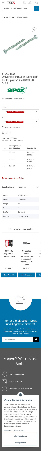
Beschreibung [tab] (8, 187)
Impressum (8, 430)
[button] (24, 2)
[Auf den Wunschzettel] (34, 29)
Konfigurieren (20, 443)
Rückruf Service (15, 381)
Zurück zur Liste (8, 17)
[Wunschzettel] (30, 2)
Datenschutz (19, 430)
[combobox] (20, 111)
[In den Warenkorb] (3, 24)
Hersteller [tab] (22, 187)
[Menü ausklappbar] (3, 1)
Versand (20, 140)
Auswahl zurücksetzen (11, 127)
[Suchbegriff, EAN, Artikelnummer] (36, 8)
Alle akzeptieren (20, 436)
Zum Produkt (9, 275)
